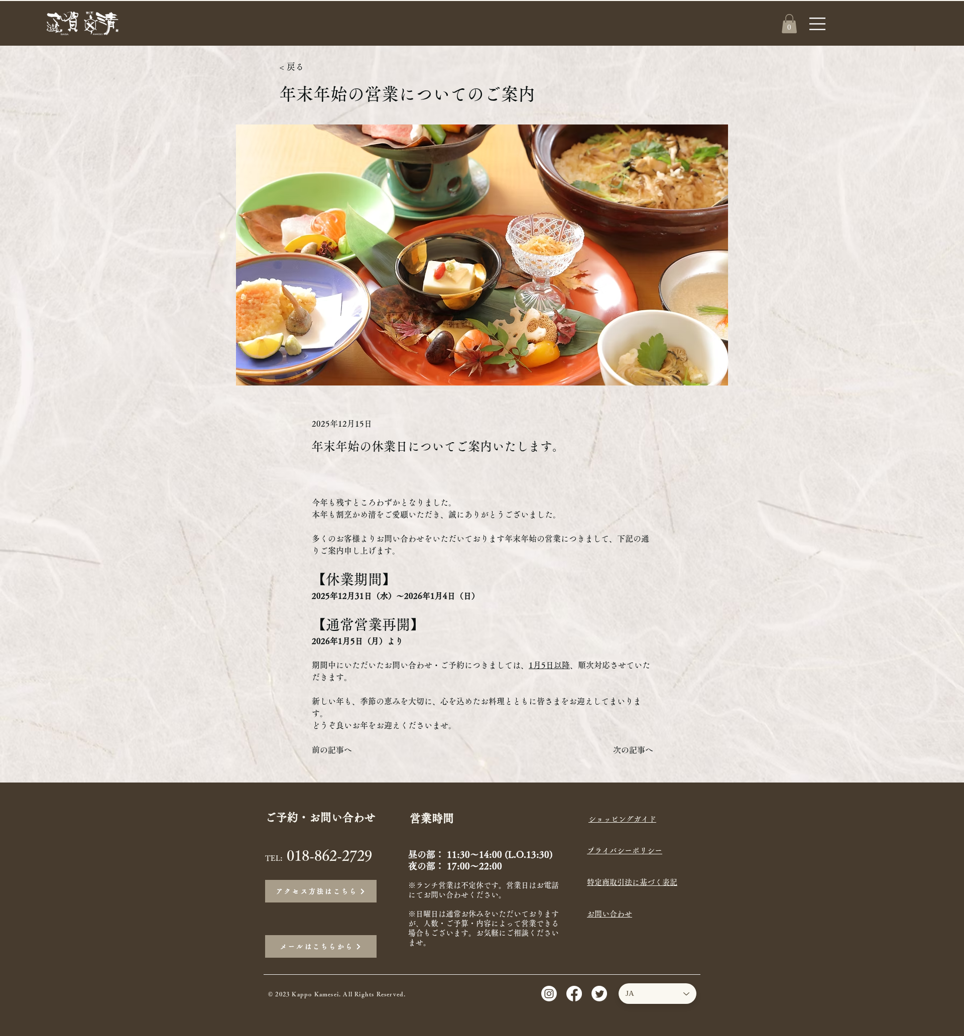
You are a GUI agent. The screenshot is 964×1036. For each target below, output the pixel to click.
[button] (789, 23)
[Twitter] (599, 993)
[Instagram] (549, 993)
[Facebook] (574, 993)
